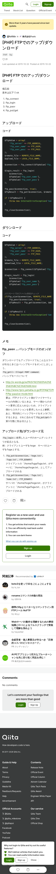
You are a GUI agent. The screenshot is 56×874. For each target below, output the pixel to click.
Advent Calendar (39, 781)
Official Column (38, 777)
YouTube (6, 833)
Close (33, 860)
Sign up (21, 860)
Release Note (37, 767)
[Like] (5, 500)
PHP (5, 54)
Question (30, 10)
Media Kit (6, 786)
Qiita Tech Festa (38, 786)
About (5, 767)
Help (4, 796)
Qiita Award (36, 791)
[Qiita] (8, 4)
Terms (5, 772)
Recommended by (24, 576)
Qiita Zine (35, 818)
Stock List (18, 10)
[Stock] (14, 500)
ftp (10, 54)
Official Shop (37, 823)
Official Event (45, 10)
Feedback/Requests (11, 791)
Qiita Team (36, 814)
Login (36, 4)
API (32, 801)
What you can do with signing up (21, 541)
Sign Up (34, 705)
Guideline (6, 781)
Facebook (7, 828)
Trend (7, 10)
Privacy (5, 777)
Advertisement (9, 801)
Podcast (6, 837)
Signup (47, 4)
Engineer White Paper (41, 796)
